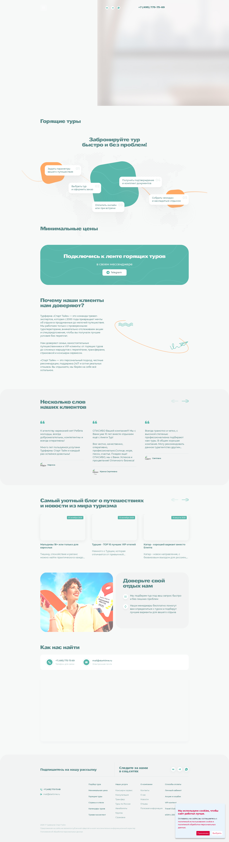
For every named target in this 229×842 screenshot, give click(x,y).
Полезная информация (151, 808)
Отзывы (144, 804)
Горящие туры (95, 796)
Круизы (119, 813)
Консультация (122, 795)
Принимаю (203, 833)
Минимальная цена (98, 790)
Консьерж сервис (124, 790)
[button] (185, 401)
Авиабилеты (121, 808)
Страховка (120, 817)
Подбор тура (95, 784)
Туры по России (123, 804)
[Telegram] (112, 7)
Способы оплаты (173, 784)
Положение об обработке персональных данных (61, 832)
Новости (144, 799)
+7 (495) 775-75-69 (151, 7)
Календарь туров (97, 809)
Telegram (116, 272)
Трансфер (120, 799)
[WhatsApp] (118, 7)
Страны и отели (96, 803)
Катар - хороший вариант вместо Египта (164, 546)
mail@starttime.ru (102, 660)
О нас (143, 795)
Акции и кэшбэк (173, 796)
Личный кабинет (173, 790)
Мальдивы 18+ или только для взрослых (59, 546)
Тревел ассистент (97, 815)
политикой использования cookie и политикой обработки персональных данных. (196, 824)
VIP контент (170, 803)
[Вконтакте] (107, 7)
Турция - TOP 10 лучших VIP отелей (114, 544)
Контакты (144, 790)
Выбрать (217, 833)
